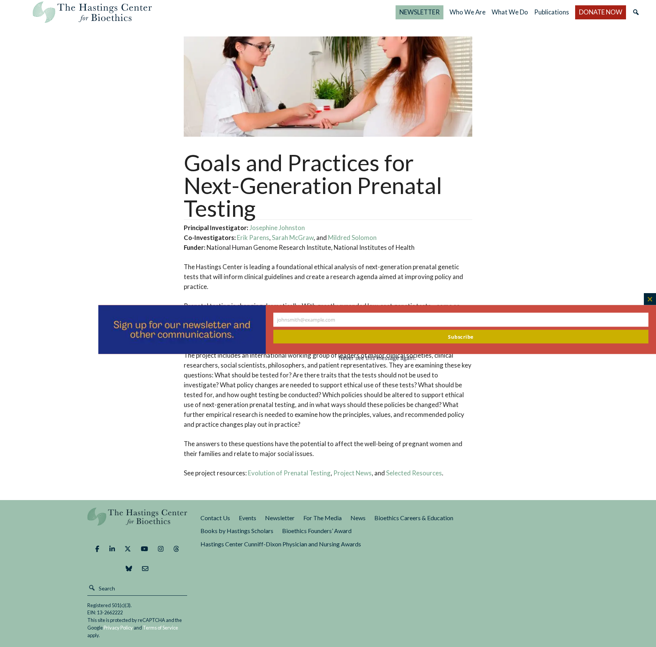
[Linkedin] (112, 549)
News (358, 517)
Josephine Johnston (277, 228)
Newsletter (280, 517)
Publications (551, 12)
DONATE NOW (600, 12)
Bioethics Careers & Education (413, 517)
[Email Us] (145, 569)
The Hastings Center (137, 522)
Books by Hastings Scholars (236, 530)
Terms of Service (160, 628)
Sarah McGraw (293, 237)
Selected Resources (414, 473)
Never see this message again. (377, 357)
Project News (352, 473)
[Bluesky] (129, 569)
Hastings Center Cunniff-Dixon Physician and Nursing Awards (280, 544)
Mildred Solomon (352, 237)
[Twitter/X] (128, 549)
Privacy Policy (118, 628)
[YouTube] (144, 549)
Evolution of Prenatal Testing (289, 473)
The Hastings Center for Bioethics (92, 12)
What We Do (510, 12)
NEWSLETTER (419, 12)
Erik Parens (253, 237)
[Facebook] (97, 549)
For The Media (322, 517)
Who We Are (467, 12)
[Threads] (176, 549)
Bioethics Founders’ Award (317, 530)
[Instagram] (161, 549)
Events (247, 517)
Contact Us (215, 517)
